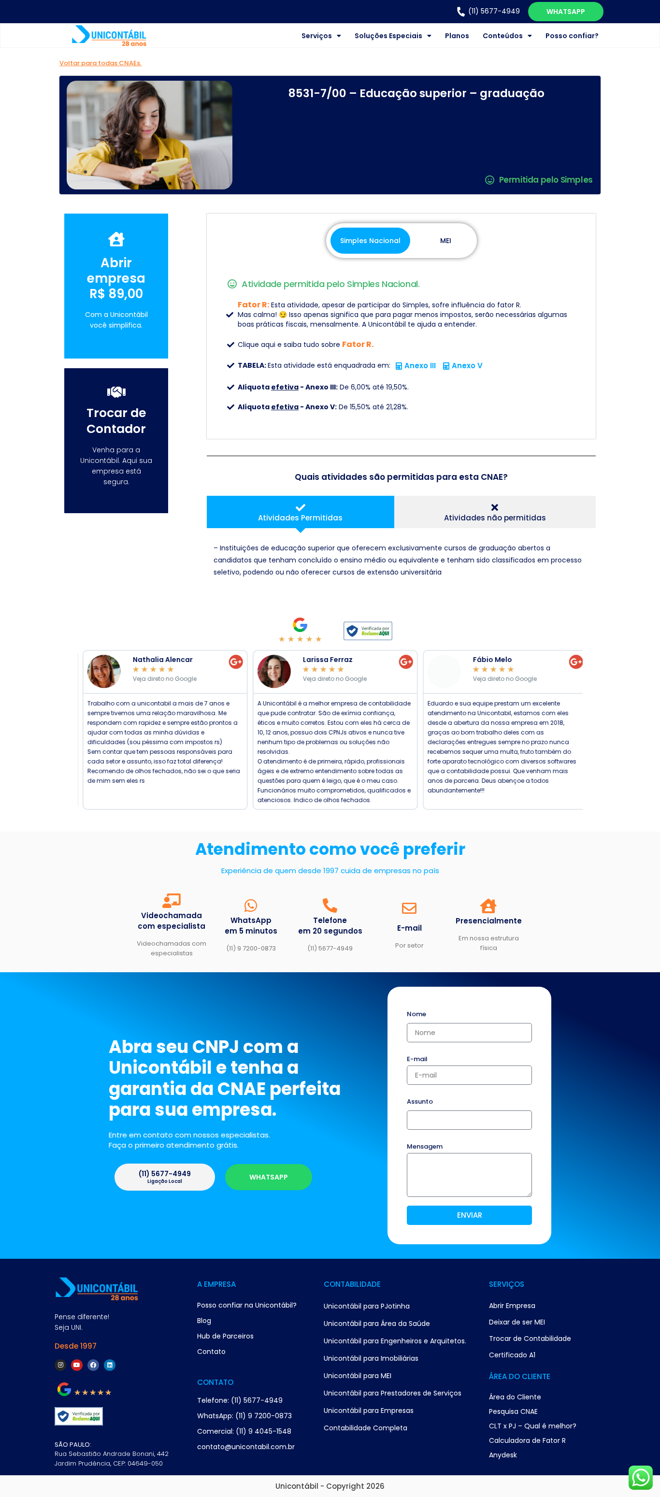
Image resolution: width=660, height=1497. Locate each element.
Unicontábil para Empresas (369, 1410)
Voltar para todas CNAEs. (100, 63)
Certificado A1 (512, 1355)
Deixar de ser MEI (517, 1322)
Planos (457, 36)
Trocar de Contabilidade (530, 1338)
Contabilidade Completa (365, 1428)
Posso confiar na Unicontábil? (247, 1305)
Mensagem (425, 1147)
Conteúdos (503, 36)
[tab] (300, 512)
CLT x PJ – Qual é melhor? (532, 1426)
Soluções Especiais (388, 36)
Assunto (420, 1102)
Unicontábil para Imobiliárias (371, 1358)
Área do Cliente (515, 1397)
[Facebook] (93, 1365)
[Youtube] (77, 1365)
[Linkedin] (109, 1365)
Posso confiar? (572, 36)
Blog (204, 1320)
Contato (211, 1351)
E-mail (417, 1060)
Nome (416, 1015)
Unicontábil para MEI (357, 1376)
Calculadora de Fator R (527, 1440)
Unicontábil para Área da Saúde (377, 1323)
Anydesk (503, 1455)
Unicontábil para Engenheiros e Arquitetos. (395, 1341)
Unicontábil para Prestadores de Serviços (392, 1393)
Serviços (316, 36)
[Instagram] (60, 1365)
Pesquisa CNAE (513, 1411)
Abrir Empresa (512, 1305)
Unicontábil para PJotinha (367, 1306)
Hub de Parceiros (225, 1336)
